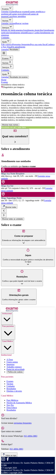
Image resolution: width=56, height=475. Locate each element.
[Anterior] (4, 211)
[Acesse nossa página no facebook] (7, 460)
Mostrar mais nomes (10, 125)
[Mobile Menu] (4, 53)
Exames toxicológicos (19, 14)
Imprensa (10, 364)
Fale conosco (6, 44)
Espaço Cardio (33, 33)
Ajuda (4, 42)
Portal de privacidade (16, 369)
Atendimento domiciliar (33, 30)
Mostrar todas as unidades (12, 219)
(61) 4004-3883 (30, 436)
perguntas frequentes (23, 423)
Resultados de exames (19, 77)
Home (3, 80)
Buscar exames (21, 11)
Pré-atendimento (18, 47)
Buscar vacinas (21, 23)
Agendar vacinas (8, 23)
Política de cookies (15, 372)
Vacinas (5, 21)
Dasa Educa (12, 407)
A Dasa (10, 359)
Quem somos (12, 362)
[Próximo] (4, 215)
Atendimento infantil (18, 33)
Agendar (5, 49)
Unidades (5, 37)
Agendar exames (8, 11)
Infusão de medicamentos (12, 30)
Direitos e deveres (14, 391)
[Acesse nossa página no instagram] (3, 460)
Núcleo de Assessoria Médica (19, 403)
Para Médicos (12, 400)
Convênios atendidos (17, 16)
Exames (5, 9)
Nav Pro (10, 405)
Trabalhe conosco (14, 367)
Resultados (14, 50)
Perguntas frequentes (21, 44)
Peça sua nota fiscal (38, 44)
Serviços (5, 28)
